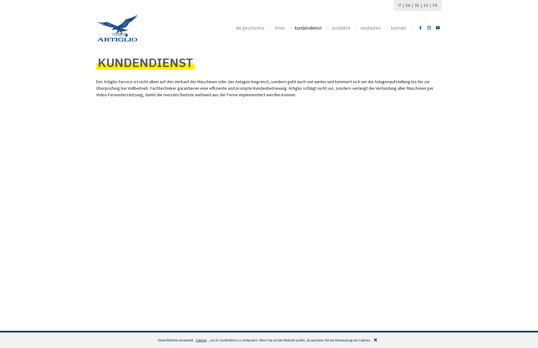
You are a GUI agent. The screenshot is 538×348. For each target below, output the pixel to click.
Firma (280, 28)
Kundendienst (308, 28)
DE (417, 5)
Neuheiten (371, 28)
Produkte (341, 28)
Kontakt (398, 28)
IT (399, 5)
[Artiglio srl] (420, 28)
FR (435, 5)
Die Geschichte (250, 28)
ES (426, 5)
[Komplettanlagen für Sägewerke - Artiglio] (117, 28)
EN (408, 5)
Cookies (201, 340)
